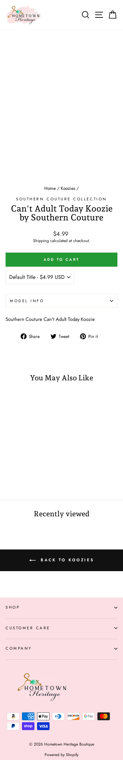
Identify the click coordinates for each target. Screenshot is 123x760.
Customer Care (28, 628)
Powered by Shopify (61, 755)
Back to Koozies (66, 560)
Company (19, 648)
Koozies (68, 188)
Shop (13, 607)
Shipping (41, 241)
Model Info (27, 300)
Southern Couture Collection (61, 199)
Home (50, 188)
